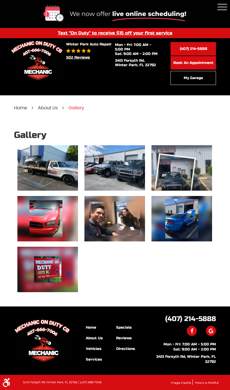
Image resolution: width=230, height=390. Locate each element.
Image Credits (181, 383)
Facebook (192, 331)
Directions (125, 349)
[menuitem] (101, 327)
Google (211, 331)
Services (94, 359)
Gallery (76, 108)
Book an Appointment (193, 63)
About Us (48, 108)
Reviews (124, 338)
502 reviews (78, 57)
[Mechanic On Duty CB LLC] (42, 340)
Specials (124, 327)
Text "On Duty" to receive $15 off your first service (115, 32)
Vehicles (94, 349)
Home (20, 108)
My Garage (193, 78)
